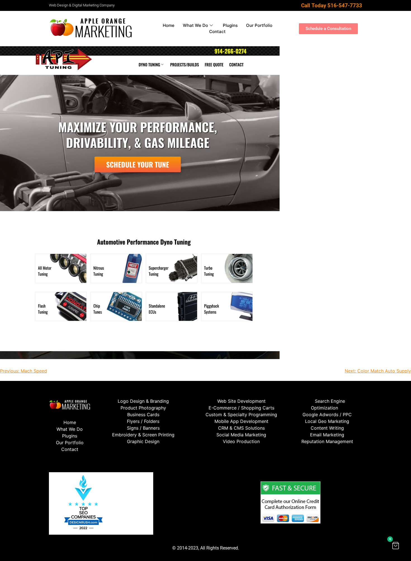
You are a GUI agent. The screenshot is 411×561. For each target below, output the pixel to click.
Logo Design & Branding (143, 401)
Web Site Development (241, 401)
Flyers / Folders (143, 421)
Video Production (241, 441)
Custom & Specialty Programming (241, 414)
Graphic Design (143, 441)
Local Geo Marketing (327, 421)
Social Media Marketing (241, 434)
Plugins (230, 25)
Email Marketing (327, 434)
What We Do (195, 25)
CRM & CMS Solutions (241, 428)
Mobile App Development (241, 421)
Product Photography (143, 408)
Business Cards (143, 414)
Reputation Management (327, 441)
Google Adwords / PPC (327, 414)
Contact (217, 31)
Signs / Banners (143, 428)
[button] (395, 545)
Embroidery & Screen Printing (143, 434)
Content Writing (327, 428)
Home (168, 25)
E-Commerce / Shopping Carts (241, 408)
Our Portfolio (259, 25)
